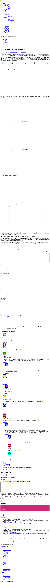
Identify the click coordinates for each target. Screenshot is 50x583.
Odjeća (4, 564)
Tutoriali (7, 9)
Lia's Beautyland (6, 464)
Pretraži (1, 34)
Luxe (9, 8)
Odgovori (5, 342)
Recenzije (7, 10)
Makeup (9, 6)
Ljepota (6, 5)
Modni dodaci (5, 566)
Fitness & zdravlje (8, 12)
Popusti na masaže (6, 577)
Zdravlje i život (8, 31)
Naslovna (7, 4)
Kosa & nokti (10, 7)
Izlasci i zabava (11, 15)
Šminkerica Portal (4, 546)
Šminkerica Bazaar (4, 560)
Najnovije (5, 562)
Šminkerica (23, 52)
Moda (6, 11)
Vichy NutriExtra (14, 532)
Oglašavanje (10, 25)
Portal (4, 3)
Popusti (2, 572)
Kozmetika (5, 563)
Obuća (4, 565)
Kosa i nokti (7, 30)
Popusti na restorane (7, 578)
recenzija (18, 315)
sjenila (21, 315)
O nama (6, 17)
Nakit (4, 568)
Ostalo (6, 32)
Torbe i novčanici (6, 569)
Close (8, 316)
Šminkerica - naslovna (7, 549)
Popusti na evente (6, 579)
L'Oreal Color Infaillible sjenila (10, 315)
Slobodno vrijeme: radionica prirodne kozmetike (31, 525)
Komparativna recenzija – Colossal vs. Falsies (12, 522)
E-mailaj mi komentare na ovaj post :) (9, 500)
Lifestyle (7, 14)
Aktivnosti (10, 21)
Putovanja (10, 16)
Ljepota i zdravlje (6, 575)
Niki (4, 346)
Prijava (5, 34)
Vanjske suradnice (11, 23)
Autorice (9, 18)
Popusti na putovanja (7, 576)
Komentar (2, 481)
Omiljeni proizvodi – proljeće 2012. (24, 529)
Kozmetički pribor (6, 570)
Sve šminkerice (11, 20)
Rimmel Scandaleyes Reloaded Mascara (27, 519)
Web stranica (2, 479)
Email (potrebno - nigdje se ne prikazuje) (8, 477)
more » (31, 481)
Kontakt (9, 22)
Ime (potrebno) (3, 474)
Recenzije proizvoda (7, 550)
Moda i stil (7, 29)
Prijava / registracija (11, 19)
